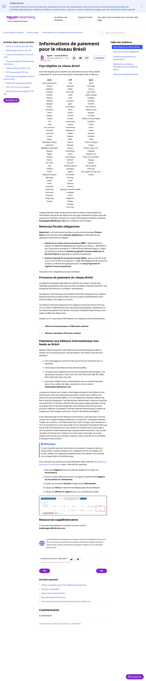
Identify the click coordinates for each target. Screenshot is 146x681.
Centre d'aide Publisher (13, 32)
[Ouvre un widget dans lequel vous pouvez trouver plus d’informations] (135, 677)
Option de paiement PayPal (53, 593)
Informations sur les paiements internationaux (62, 32)
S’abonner (99, 58)
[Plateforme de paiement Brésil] (101, 571)
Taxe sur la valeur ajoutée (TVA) (19, 46)
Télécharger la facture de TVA (18, 50)
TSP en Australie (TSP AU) (17, 72)
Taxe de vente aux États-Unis (18, 68)
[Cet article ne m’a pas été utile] (78, 559)
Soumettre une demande (61, 18)
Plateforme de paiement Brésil (19, 83)
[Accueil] (21, 17)
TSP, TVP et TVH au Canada (17, 87)
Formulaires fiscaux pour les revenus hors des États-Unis (65, 601)
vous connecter (53, 624)
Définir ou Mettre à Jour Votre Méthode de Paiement (63, 585)
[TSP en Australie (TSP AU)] (44, 571)
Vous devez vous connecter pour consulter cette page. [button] (118, 18)
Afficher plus (11, 100)
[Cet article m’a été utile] (72, 559)
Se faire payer (33, 32)
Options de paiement (50, 589)
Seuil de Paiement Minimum (53, 597)
